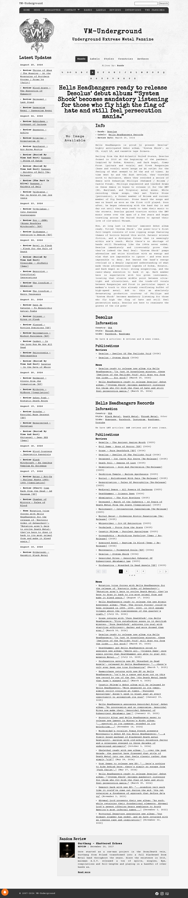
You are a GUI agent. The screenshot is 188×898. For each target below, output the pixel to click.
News (37, 10)
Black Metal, (113, 416)
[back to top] (182, 883)
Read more (84, 872)
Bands (88, 10)
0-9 (69, 72)
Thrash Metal (113, 331)
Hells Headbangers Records (126, 135)
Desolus (112, 132)
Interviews (133, 10)
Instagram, (140, 419)
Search (164, 3)
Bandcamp (124, 334)
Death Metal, (131, 416)
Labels (101, 10)
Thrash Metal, (150, 416)
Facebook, (111, 334)
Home (26, 10)
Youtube (100, 423)
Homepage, (111, 419)
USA (110, 328)
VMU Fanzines (155, 10)
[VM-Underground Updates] (4, 892)
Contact (70, 10)
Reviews (115, 10)
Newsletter (52, 10)
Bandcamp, (154, 419)
